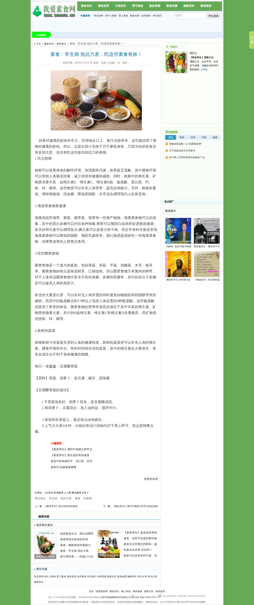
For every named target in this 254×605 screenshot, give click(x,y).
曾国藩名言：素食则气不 (207, 246)
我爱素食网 (102, 591)
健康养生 (38, 582)
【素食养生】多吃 (108, 555)
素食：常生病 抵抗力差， (75, 550)
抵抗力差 (66, 498)
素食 (77, 498)
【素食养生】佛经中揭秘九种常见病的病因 (135, 506)
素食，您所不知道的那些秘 (140, 538)
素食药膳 (171, 5)
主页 (38, 43)
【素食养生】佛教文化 (202, 57)
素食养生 (61, 43)
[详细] (204, 69)
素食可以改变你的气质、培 (140, 555)
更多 (84, 492)
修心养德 (126, 591)
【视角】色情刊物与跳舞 (178, 246)
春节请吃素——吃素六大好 (76, 556)
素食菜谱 (154, 5)
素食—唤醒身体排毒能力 (75, 545)
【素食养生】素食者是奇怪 (140, 532)
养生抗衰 (152, 576)
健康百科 (188, 5)
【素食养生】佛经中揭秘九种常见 (71, 449)
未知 (103, 62)
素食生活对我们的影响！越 (140, 544)
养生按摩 (98, 15)
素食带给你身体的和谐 (74, 539)
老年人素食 (111, 15)
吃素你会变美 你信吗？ (138, 549)
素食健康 (137, 591)
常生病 (53, 498)
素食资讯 (86, 5)
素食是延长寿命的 (45, 556)
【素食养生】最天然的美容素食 (70, 455)
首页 (91, 591)
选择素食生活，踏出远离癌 (76, 533)
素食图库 (206, 5)
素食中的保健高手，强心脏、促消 (71, 461)
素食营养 (103, 5)
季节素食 (137, 5)
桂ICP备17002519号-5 (146, 597)
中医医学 (120, 5)
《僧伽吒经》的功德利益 (207, 279)
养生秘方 (157, 15)
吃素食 (88, 498)
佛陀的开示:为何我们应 (178, 279)
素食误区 (112, 576)
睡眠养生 (132, 576)
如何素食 (146, 15)
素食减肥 (122, 576)
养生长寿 (142, 576)
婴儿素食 (123, 15)
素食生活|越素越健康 (63, 467)
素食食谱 (135, 15)
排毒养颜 (102, 576)
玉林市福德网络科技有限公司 (115, 597)
